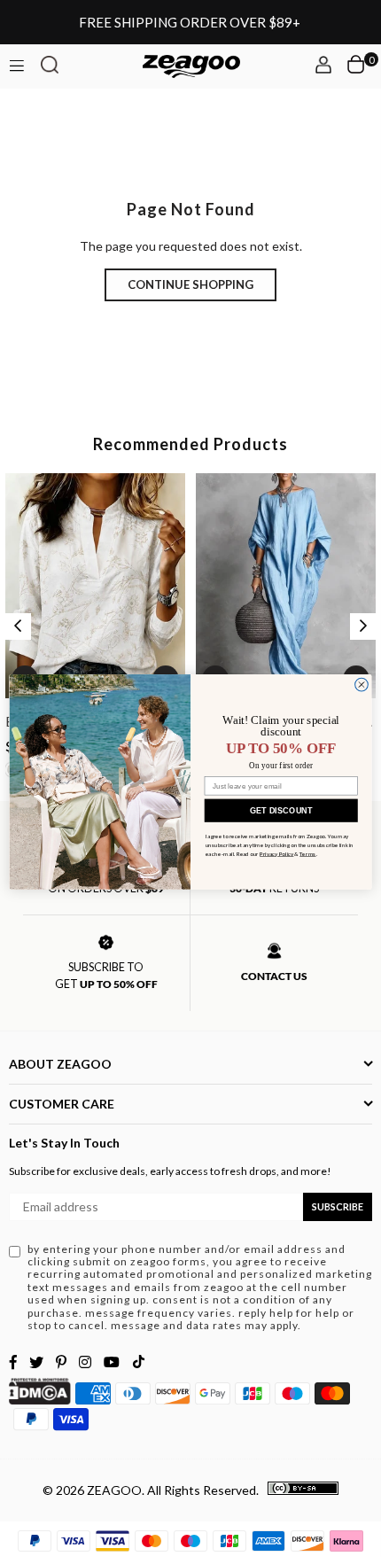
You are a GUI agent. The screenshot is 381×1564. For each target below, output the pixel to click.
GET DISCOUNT (281, 809)
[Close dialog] (362, 684)
